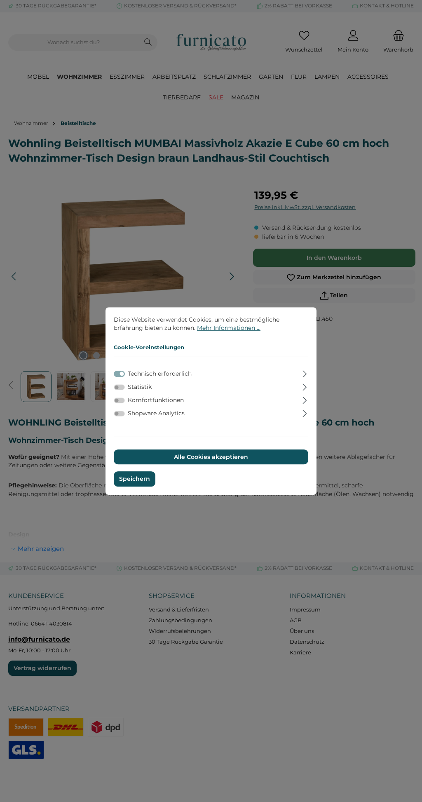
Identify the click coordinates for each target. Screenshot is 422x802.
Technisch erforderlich (160, 373)
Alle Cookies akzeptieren (211, 457)
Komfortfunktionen (156, 400)
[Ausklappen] (304, 372)
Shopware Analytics (156, 413)
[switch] (119, 387)
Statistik (140, 386)
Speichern (134, 479)
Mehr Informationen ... (228, 328)
